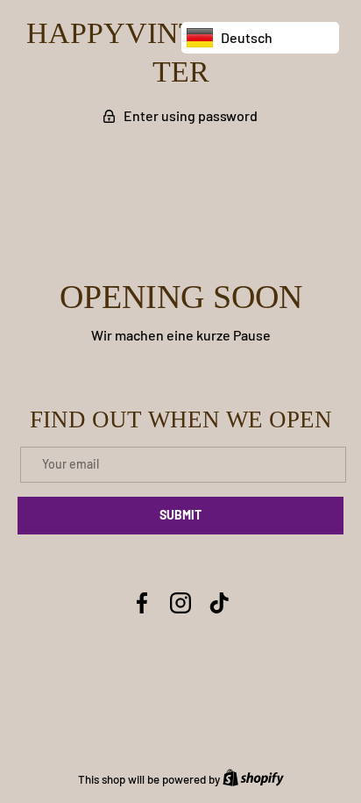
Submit (180, 514)
